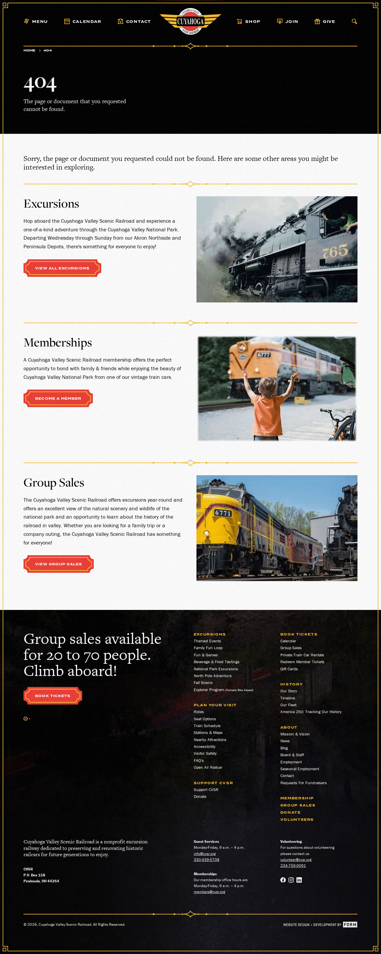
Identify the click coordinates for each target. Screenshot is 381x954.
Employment (291, 762)
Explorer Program (209, 689)
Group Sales (291, 647)
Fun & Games (206, 655)
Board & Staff (292, 754)
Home (29, 50)
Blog (284, 748)
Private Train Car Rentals (302, 655)
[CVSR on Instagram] (291, 881)
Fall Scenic (203, 682)
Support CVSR (206, 789)
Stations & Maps (208, 732)
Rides (199, 711)
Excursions (210, 634)
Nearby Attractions (210, 739)
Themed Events (207, 641)
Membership (297, 798)
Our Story (288, 690)
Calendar (288, 641)
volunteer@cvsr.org (295, 859)
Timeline (287, 698)
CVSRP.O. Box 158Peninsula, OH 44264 (41, 875)
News (285, 740)
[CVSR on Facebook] (283, 881)
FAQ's (199, 760)
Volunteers (297, 819)
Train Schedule (207, 725)
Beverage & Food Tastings (217, 661)
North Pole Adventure (213, 675)
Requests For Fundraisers (303, 782)
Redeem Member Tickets (302, 661)
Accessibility (205, 746)
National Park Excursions (216, 668)
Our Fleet (288, 704)
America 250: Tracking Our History (311, 711)
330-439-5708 (206, 859)
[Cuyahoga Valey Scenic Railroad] (190, 21)
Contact (287, 775)
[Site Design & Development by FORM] (320, 926)
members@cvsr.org (209, 891)
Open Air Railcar (208, 767)
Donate (200, 796)
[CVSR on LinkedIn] (299, 881)
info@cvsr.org (205, 853)
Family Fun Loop (208, 647)
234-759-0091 (293, 865)
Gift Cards (289, 668)
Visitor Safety (205, 753)
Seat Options (205, 718)
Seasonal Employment (299, 768)
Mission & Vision (295, 734)
